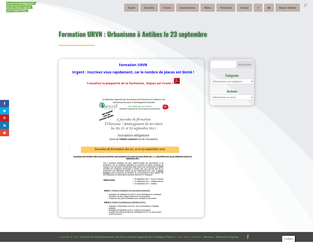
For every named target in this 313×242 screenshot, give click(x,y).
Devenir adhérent (287, 7)
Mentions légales (227, 237)
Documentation (187, 7)
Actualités (149, 7)
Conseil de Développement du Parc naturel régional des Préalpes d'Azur (127, 237)
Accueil (131, 7)
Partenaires (226, 7)
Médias (207, 7)
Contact (245, 7)
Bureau (208, 237)
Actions (167, 7)
